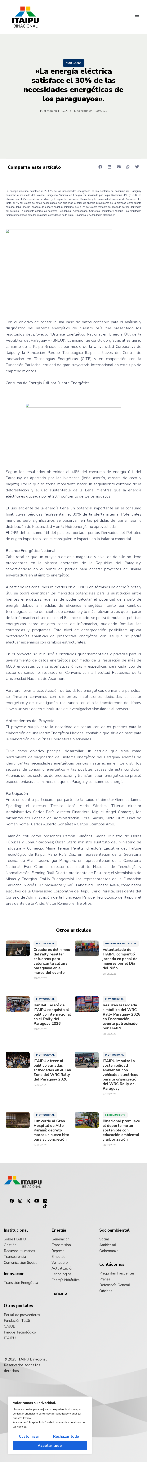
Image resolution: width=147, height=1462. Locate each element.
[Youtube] (36, 1201)
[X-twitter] (28, 1201)
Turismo (59, 1293)
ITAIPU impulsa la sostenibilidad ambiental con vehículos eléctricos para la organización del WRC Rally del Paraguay (121, 1075)
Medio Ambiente (115, 1115)
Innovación (14, 1274)
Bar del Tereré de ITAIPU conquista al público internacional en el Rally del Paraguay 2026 (52, 1014)
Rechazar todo (66, 1436)
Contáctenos (111, 1264)
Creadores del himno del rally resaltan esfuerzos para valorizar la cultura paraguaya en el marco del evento (51, 961)
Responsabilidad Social (120, 943)
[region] (50, 1425)
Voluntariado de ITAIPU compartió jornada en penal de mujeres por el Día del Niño (120, 958)
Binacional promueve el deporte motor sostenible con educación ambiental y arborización (121, 1130)
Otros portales (18, 1306)
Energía (58, 1230)
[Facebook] (11, 1201)
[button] (137, 17)
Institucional (73, 63)
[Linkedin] (45, 1201)
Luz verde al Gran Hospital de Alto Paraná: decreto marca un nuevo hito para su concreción (51, 1130)
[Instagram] (20, 1201)
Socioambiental (114, 1230)
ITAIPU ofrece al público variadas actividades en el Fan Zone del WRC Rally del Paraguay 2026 (52, 1070)
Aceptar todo (50, 1445)
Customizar (29, 1436)
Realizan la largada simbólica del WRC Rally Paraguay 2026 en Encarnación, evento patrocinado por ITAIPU (121, 1017)
